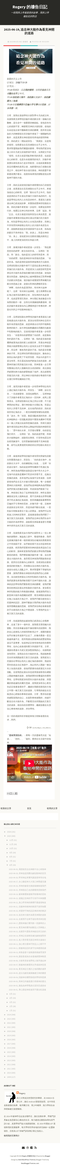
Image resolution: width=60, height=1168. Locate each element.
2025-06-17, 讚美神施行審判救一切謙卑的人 (27, 923)
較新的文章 (6, 808)
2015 (9, 1052)
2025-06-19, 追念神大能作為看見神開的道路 (29, 31)
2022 (9, 1023)
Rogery (22, 1093)
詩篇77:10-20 (21, 82)
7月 (11, 861)
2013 (9, 1060)
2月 (11, 1006)
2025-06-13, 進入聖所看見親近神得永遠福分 (27, 940)
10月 (11, 848)
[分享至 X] (13, 793)
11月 (11, 844)
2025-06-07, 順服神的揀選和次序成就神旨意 (27, 964)
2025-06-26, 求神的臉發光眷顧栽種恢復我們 (27, 886)
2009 (9, 1077)
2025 (9, 836)
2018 (9, 1039)
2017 (9, 1043)
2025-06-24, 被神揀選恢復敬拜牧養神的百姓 (27, 894)
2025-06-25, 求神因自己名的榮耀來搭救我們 (27, 890)
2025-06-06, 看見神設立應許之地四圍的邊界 (27, 969)
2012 (9, 1064)
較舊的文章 (52, 808)
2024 (9, 1014)
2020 (9, 1031)
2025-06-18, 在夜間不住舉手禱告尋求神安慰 (27, 919)
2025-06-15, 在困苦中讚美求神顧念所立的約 (27, 931)
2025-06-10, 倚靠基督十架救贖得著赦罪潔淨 (27, 952)
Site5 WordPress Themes (26, 1160)
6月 (11, 865)
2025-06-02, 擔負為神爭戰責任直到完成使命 (27, 985)
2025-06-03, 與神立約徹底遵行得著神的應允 (27, 981)
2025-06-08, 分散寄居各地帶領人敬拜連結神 (27, 960)
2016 (9, 1048)
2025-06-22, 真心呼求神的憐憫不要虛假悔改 (27, 902)
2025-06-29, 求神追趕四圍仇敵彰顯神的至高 (27, 873)
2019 (9, 1035)
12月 (11, 840)
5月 (11, 994)
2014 (9, 1056)
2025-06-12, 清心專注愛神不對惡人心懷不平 (27, 944)
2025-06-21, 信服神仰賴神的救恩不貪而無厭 (27, 906)
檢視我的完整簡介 (12, 1135)
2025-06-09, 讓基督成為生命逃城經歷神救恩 (27, 956)
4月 (11, 998)
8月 (11, 856)
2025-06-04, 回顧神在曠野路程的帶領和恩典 (27, 977)
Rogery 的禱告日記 (30, 6)
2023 (9, 1019)
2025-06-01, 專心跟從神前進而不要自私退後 (27, 989)
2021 (9, 1027)
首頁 (29, 808)
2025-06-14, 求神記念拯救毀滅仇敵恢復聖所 (27, 935)
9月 (11, 852)
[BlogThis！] (10, 793)
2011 (9, 1068)
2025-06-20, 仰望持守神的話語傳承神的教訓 (27, 911)
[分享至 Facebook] (16, 793)
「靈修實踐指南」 (15, 735)
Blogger (47, 1156)
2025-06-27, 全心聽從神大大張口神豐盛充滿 (27, 881)
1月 (11, 1010)
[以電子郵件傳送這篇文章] (8, 793)
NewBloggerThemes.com (30, 1163)
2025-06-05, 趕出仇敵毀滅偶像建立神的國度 (27, 973)
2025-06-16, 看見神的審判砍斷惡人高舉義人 (27, 927)
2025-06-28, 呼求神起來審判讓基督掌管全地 (27, 877)
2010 (9, 1073)
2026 (9, 832)
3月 (11, 1002)
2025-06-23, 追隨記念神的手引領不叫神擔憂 (27, 898)
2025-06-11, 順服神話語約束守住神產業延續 (27, 948)
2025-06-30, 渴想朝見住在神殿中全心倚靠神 (27, 869)
